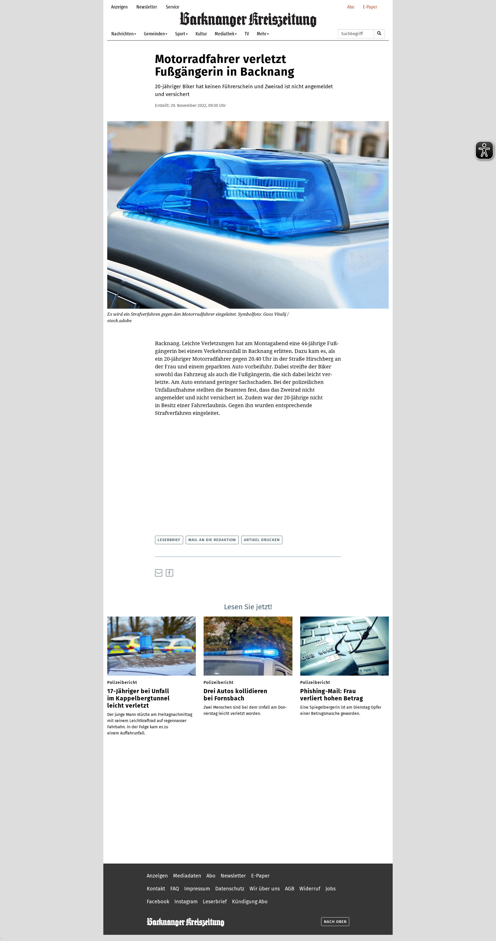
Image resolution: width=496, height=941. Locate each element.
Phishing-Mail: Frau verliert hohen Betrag (331, 695)
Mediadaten (187, 876)
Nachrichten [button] (122, 34)
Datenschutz (229, 888)
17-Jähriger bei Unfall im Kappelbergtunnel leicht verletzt (138, 698)
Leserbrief (169, 539)
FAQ (174, 888)
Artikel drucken (262, 539)
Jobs (331, 888)
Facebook (158, 901)
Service (172, 7)
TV (247, 34)
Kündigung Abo (250, 901)
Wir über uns (265, 888)
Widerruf (309, 888)
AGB (289, 888)
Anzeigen (119, 7)
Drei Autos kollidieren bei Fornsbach (235, 695)
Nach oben (335, 921)
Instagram (186, 901)
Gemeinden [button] (154, 34)
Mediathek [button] (224, 34)
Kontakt (156, 888)
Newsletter (146, 7)
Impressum (197, 888)
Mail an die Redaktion (212, 539)
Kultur (201, 34)
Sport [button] (180, 34)
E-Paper (370, 7)
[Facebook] (169, 572)
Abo (350, 7)
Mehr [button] (261, 34)
